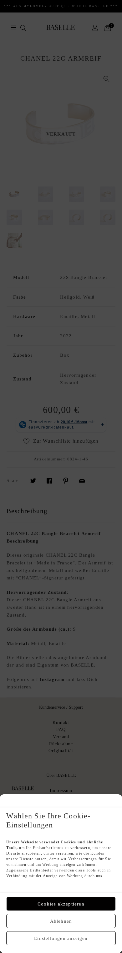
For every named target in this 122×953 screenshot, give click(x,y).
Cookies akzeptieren (61, 903)
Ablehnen (61, 921)
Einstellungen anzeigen (61, 938)
